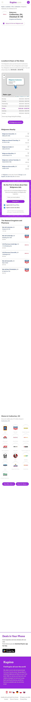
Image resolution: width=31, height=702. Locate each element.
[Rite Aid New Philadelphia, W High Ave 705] (15, 271)
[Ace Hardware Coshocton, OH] (5, 447)
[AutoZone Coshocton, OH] (26, 466)
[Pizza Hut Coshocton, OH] (5, 438)
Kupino (2, 6)
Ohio (12, 6)
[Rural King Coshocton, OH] (15, 438)
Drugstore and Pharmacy (15, 19)
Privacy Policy (16, 205)
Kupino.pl (20, 692)
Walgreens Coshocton (15, 80)
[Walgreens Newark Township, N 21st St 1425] (15, 141)
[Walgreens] (4, 15)
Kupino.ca (10, 692)
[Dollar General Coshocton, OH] (26, 429)
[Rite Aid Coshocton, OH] (15, 429)
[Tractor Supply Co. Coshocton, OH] (26, 447)
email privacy (20, 210)
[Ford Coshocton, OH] (5, 466)
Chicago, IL (21, 174)
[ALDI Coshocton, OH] (5, 429)
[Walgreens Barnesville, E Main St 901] (15, 167)
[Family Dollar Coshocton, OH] (26, 438)
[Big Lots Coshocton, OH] (15, 447)
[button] (13, 23)
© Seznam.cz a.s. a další (24, 96)
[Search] (28, 2)
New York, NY (11, 176)
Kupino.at (6, 692)
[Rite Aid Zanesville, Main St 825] (15, 263)
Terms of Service (14, 699)
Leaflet (17, 96)
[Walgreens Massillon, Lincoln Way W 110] (15, 154)
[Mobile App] (9, 651)
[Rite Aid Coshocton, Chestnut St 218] (15, 229)
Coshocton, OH (5, 421)
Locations (8, 6)
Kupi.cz (13, 692)
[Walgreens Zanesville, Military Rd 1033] (15, 135)
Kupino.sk (24, 692)
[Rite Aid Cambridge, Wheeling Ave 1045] (15, 237)
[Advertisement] (15, 42)
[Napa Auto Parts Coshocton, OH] (15, 466)
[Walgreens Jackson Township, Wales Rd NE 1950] (15, 161)
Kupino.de (17, 692)
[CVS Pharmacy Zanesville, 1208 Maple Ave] (15, 254)
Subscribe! (15, 201)
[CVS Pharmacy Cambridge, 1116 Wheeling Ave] (15, 246)
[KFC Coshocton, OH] (15, 456)
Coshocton (17, 6)
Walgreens (5, 174)
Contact (6, 699)
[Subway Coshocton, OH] (26, 456)
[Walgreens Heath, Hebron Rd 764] (15, 148)
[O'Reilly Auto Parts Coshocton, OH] (5, 475)
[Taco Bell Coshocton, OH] (5, 456)
